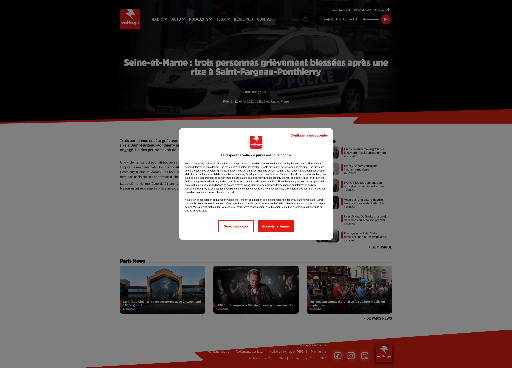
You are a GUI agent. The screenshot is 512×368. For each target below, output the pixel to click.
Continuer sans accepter (309, 135)
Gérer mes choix (236, 226)
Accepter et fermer (276, 226)
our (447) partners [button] (204, 163)
